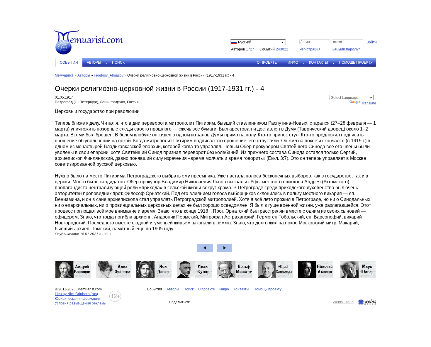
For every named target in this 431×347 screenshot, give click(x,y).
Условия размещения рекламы (80, 303)
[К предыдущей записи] (205, 248)
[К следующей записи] (224, 248)
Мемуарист (64, 75)
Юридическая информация (77, 299)
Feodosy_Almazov (108, 75)
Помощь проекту (356, 62)
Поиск (118, 62)
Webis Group (343, 302)
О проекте (267, 62)
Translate (368, 103)
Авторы (94, 62)
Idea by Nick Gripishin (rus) (76, 294)
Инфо (293, 62)
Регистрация (309, 49)
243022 (282, 49)
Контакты (318, 62)
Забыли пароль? (346, 49)
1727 (250, 49)
